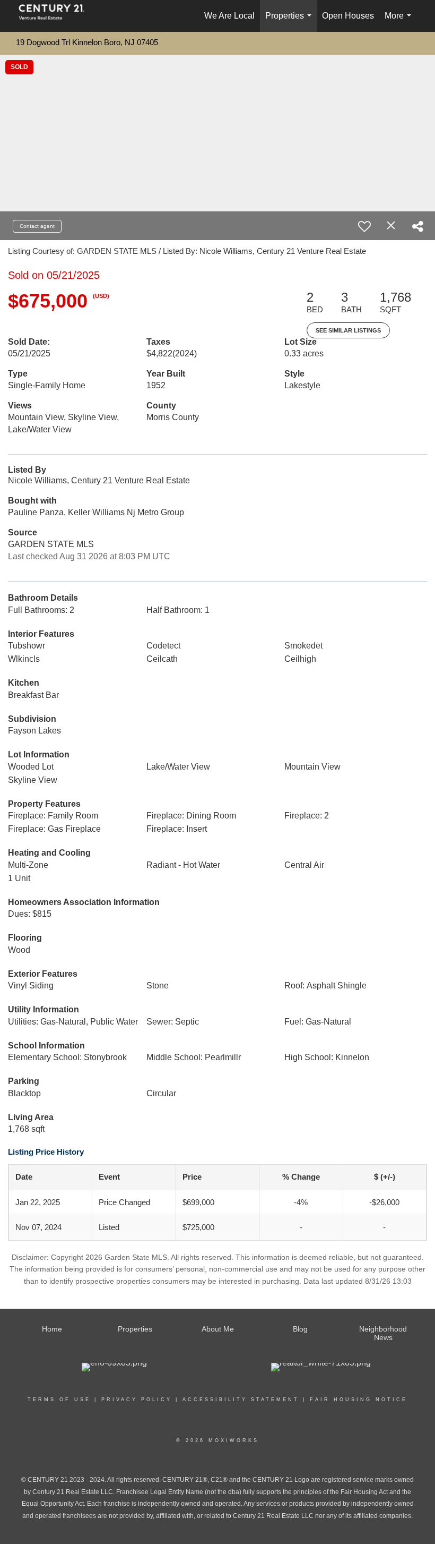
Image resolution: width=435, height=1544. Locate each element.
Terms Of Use (59, 1399)
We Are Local (229, 15)
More (400, 21)
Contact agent (37, 226)
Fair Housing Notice (358, 1399)
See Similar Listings (348, 330)
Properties (290, 21)
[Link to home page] (57, 16)
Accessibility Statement (240, 1399)
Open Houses (348, 15)
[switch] (364, 226)
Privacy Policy (136, 1399)
